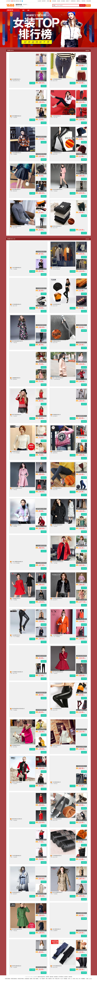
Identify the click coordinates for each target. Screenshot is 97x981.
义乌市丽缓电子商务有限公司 (17, 671)
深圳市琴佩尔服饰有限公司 (57, 524)
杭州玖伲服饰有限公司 (16, 79)
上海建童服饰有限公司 (16, 377)
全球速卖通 (27, 978)
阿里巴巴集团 (7, 978)
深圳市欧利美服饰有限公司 (57, 189)
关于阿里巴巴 (61, 976)
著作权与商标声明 (41, 976)
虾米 (53, 978)
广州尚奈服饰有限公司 (16, 635)
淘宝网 (31, 978)
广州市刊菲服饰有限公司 (16, 267)
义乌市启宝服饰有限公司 (56, 818)
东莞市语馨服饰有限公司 (16, 116)
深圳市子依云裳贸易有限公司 (57, 671)
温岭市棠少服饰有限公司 (56, 226)
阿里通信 (65, 978)
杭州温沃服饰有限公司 (16, 189)
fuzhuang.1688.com (19, 6)
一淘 (40, 978)
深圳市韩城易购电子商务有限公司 (18, 708)
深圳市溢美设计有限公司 (16, 524)
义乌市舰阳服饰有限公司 (56, 855)
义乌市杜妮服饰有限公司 (16, 226)
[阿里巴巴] (11, 5)
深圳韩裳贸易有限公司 (16, 451)
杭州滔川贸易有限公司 (56, 267)
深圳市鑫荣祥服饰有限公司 (17, 929)
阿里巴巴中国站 (21, 978)
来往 (77, 978)
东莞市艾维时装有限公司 (16, 414)
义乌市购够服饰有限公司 (56, 79)
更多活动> (88, 50)
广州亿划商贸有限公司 (56, 782)
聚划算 (37, 978)
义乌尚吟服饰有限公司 (56, 304)
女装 (28, 10)
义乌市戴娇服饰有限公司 (56, 152)
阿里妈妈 (50, 978)
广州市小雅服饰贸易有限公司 (17, 561)
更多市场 (25, 4)
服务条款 (51, 976)
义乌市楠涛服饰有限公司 (16, 304)
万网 (69, 978)
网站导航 (70, 976)
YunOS (61, 978)
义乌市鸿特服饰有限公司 (56, 708)
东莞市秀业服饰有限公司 (16, 965)
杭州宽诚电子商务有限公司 (57, 598)
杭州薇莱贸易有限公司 (56, 341)
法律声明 (47, 976)
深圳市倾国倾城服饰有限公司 (17, 341)
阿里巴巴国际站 (14, 978)
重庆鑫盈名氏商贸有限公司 (57, 451)
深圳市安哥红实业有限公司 (17, 818)
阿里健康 (83, 978)
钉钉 (79, 978)
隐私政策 (56, 976)
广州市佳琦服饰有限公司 (16, 152)
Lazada (90, 978)
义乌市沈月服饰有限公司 (56, 965)
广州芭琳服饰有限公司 (16, 598)
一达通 (86, 978)
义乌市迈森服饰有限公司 (56, 488)
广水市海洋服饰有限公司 (16, 855)
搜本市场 (82, 5)
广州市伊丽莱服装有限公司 (57, 635)
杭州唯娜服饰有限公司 (16, 745)
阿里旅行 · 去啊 (44, 978)
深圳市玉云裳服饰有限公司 (17, 488)
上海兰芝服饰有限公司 (56, 929)
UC (71, 978)
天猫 (34, 978)
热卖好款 (43, 68)
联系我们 (66, 976)
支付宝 (74, 978)
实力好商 (32, 83)
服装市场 (19, 4)
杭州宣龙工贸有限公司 (56, 745)
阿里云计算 (57, 978)
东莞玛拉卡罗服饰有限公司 (17, 782)
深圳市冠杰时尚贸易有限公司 (57, 561)
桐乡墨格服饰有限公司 (56, 414)
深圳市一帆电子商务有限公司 (57, 377)
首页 (23, 10)
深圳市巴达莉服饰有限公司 (57, 892)
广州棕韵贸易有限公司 (56, 116)
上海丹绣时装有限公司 (16, 892)
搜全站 (88, 5)
